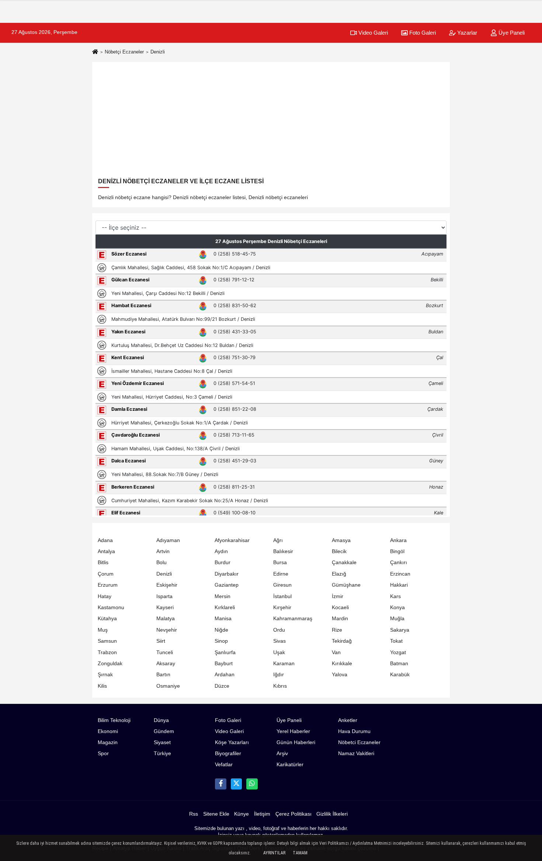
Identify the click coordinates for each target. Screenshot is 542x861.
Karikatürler (290, 764)
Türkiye (162, 753)
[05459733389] (251, 783)
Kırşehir (282, 607)
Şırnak (105, 674)
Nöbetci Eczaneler (359, 742)
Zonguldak (110, 663)
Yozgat (398, 652)
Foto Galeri (422, 32)
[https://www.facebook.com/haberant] (220, 783)
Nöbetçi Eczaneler (124, 52)
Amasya (341, 540)
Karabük (400, 674)
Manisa (223, 618)
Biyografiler (228, 753)
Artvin (163, 551)
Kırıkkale (342, 663)
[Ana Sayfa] (95, 52)
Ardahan (224, 674)
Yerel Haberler (293, 731)
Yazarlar (466, 32)
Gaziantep (227, 585)
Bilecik (339, 551)
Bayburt (224, 663)
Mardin (340, 618)
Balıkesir (283, 551)
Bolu (161, 562)
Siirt (160, 641)
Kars (395, 596)
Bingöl (397, 551)
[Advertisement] (271, 122)
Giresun (282, 585)
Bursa (280, 562)
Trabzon (107, 652)
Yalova (339, 674)
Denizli (164, 574)
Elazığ (339, 574)
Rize (337, 630)
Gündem (164, 731)
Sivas (279, 641)
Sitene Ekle (216, 814)
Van (336, 652)
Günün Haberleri (296, 742)
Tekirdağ (342, 641)
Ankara (398, 540)
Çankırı (398, 562)
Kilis (102, 686)
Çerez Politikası (293, 814)
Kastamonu (111, 607)
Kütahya (107, 618)
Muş (103, 630)
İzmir (337, 596)
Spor (103, 753)
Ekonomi (108, 731)
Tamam (300, 852)
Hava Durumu (354, 731)
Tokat (396, 641)
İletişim (262, 814)
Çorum (106, 574)
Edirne (280, 574)
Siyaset (162, 742)
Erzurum (108, 585)
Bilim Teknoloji (114, 720)
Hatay (104, 596)
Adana (105, 540)
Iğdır (278, 674)
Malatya (165, 618)
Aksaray (165, 663)
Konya (397, 607)
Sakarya (399, 630)
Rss (193, 814)
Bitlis (103, 562)
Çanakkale (344, 562)
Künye (241, 814)
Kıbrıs (280, 686)
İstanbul (282, 596)
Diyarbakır (227, 574)
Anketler (347, 720)
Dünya (161, 720)
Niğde (221, 630)
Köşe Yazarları (232, 742)
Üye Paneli (511, 32)
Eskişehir (166, 585)
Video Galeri (372, 32)
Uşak (279, 652)
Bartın (163, 674)
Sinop (221, 641)
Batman (399, 663)
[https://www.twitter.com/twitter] (236, 783)
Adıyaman (168, 540)
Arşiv (282, 753)
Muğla (397, 618)
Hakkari (399, 585)
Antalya (106, 551)
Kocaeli (340, 607)
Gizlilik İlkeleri (332, 814)
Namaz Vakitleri (356, 753)
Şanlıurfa (225, 652)
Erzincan (400, 574)
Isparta (164, 596)
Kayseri (165, 607)
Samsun (107, 641)
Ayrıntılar (274, 852)
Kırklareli (225, 607)
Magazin (108, 742)
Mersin (222, 596)
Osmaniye (168, 686)
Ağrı (278, 540)
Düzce (222, 686)
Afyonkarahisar (232, 540)
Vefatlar (224, 764)
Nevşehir (166, 630)
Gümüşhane (346, 585)
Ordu (279, 630)
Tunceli (164, 652)
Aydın (221, 551)
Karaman (284, 663)
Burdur (222, 562)
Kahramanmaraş (292, 618)
